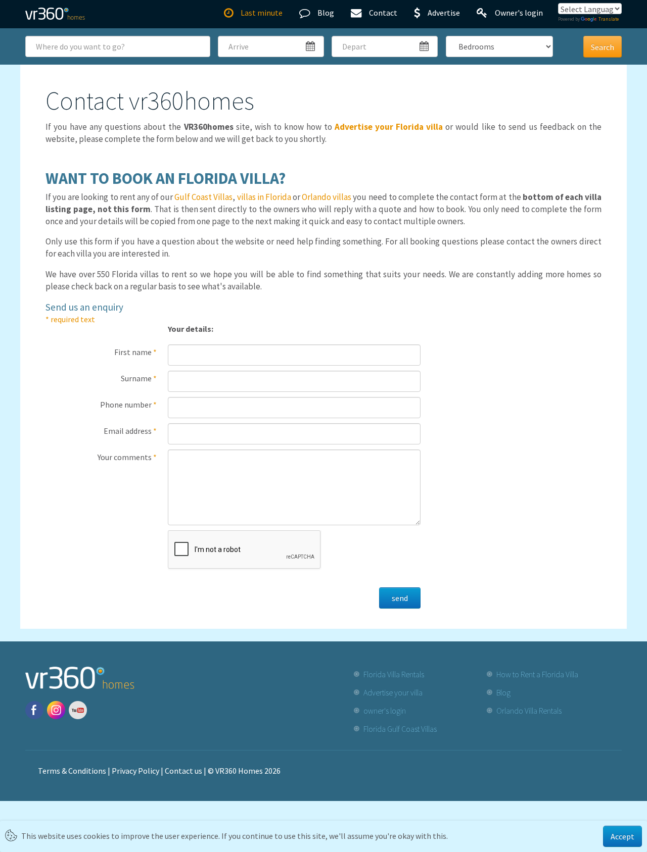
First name (135, 352)
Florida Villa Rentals (393, 674)
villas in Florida (264, 197)
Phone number (128, 404)
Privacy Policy (135, 771)
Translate (608, 19)
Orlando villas (326, 197)
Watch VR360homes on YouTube (78, 710)
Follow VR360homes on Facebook (34, 710)
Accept (622, 836)
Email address (130, 431)
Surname (139, 378)
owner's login (384, 711)
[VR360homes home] (55, 14)
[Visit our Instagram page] (56, 710)
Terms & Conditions (72, 771)
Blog (325, 13)
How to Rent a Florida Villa (537, 674)
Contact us (183, 771)
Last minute (262, 13)
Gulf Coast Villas (203, 197)
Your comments (127, 457)
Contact (383, 13)
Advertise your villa (393, 692)
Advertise (444, 13)
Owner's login (519, 13)
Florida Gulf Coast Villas (400, 729)
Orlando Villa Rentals (529, 711)
